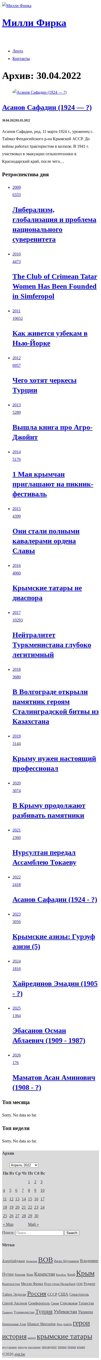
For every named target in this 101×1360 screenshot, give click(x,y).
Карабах (61, 1274)
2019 (16, 736)
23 (36, 1207)
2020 (16, 783)
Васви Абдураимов (66, 1261)
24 (42, 1207)
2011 (16, 311)
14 (24, 1199)
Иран (29, 1274)
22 (30, 1207)
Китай (71, 1274)
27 (17, 1216)
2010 (16, 254)
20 (17, 1207)
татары (62, 1347)
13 (17, 1199)
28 (24, 1216)
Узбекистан (65, 1311)
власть (67, 1324)
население (34, 1347)
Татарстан (86, 1303)
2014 (16, 452)
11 (5, 1199)
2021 (16, 830)
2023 (16, 914)
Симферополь (39, 1303)
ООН (79, 1283)
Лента (17, 51)
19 (11, 1207)
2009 (16, 187)
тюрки (72, 1347)
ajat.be (20, 1354)
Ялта (59, 1324)
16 (36, 1199)
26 (11, 1216)
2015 (16, 508)
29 (30, 1216)
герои (81, 1323)
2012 (16, 358)
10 (42, 1190)
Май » (33, 1224)
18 (5, 1207)
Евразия (20, 1274)
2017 (16, 612)
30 (36, 1216)
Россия (36, 1293)
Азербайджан (13, 1261)
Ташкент (7, 1312)
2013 (16, 405)
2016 (16, 565)
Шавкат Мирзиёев (41, 1324)
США (63, 1294)
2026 (16, 1055)
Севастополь (79, 1294)
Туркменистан (24, 1312)
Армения (31, 1261)
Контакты (21, 58)
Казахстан (44, 1274)
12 (11, 1199)
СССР (52, 1294)
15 (30, 1199)
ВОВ (45, 1260)
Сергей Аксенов (14, 1303)
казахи (32, 1337)
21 (24, 1207)
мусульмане (9, 1347)
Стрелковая (68, 1303)
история (14, 1336)
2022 (16, 877)
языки (81, 1347)
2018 (16, 669)
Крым (85, 1273)
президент (49, 1347)
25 (5, 1216)
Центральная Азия (14, 1324)
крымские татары (64, 1336)
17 (42, 1199)
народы (22, 1347)
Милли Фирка (32, 1284)
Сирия (55, 1303)
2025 (16, 1008)
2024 (16, 961)
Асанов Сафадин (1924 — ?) (47, 107)
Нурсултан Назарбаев (59, 1284)
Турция (44, 1311)
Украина (85, 1312)
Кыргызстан (11, 1284)
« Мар (8, 1224)
